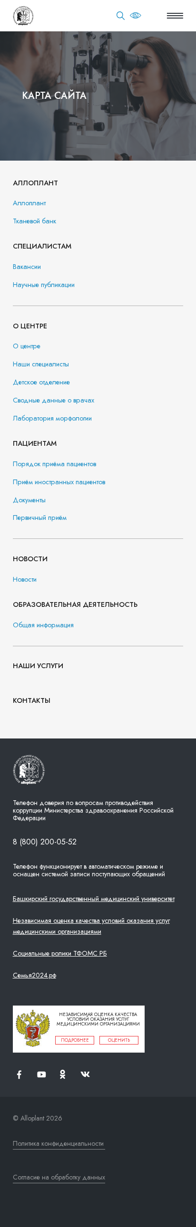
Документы (29, 500)
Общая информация (43, 625)
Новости (25, 579)
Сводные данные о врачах (53, 400)
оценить (119, 1040)
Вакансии (27, 266)
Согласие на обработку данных (59, 1177)
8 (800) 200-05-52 (45, 841)
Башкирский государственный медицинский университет (94, 898)
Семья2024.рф (34, 975)
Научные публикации (44, 284)
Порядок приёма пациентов (54, 464)
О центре (26, 346)
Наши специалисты (41, 364)
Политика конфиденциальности (58, 1143)
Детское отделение (41, 382)
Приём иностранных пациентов (59, 482)
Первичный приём (40, 517)
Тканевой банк (34, 221)
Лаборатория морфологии (52, 418)
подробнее (75, 1040)
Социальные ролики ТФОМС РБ (60, 953)
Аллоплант (29, 203)
